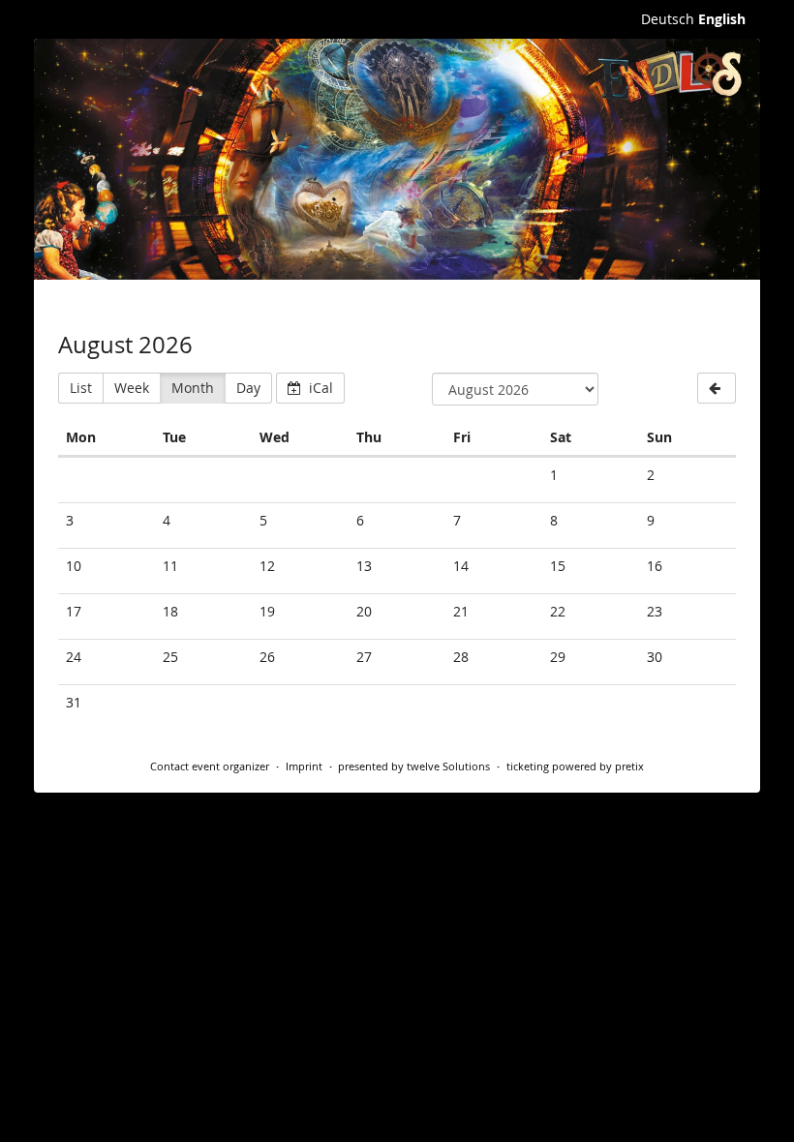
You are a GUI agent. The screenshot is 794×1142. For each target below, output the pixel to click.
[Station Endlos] (397, 159)
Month (192, 387)
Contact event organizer (209, 766)
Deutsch (667, 19)
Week (131, 387)
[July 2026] (716, 388)
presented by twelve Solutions (414, 766)
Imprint (304, 766)
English (722, 19)
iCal (319, 387)
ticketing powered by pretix (575, 766)
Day (248, 387)
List (81, 387)
